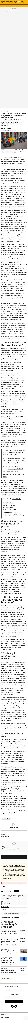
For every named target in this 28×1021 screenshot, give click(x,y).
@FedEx (21, 450)
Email (3, 853)
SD (18, 6)
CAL (9, 6)
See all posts (5, 978)
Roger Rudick (7, 128)
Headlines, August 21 (7, 951)
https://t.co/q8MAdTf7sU (15, 469)
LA (16, 6)
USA (13, 6)
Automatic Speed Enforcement (8, 957)
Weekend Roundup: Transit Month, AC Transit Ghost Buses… (9, 941)
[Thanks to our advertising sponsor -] (14, 59)
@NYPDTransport (15, 461)
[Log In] (22, 2)
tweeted (3, 789)
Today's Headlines (5, 949)
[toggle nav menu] (26, 2)
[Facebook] (12, 1006)
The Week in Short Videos (9, 932)
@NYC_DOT (6, 461)
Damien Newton (5, 933)
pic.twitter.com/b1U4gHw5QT (11, 471)
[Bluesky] (15, 1006)
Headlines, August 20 (7, 970)
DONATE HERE (4, 6)
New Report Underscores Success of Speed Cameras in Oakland (9, 960)
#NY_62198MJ (16, 499)
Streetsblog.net (5, 111)
